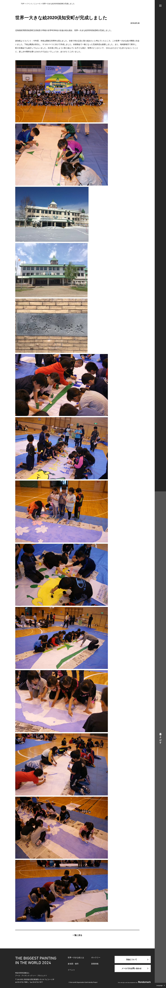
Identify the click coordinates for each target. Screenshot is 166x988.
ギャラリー (95, 957)
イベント (71, 970)
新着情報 (94, 964)
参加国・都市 (73, 964)
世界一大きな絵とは (76, 957)
